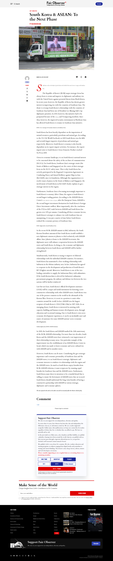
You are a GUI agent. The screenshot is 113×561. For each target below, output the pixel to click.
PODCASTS (72, 527)
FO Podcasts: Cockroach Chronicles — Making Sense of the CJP (78, 531)
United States (36, 527)
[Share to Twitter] (27, 91)
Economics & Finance (15, 516)
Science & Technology (15, 524)
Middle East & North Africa (39, 518)
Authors (56, 521)
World (11, 533)
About (55, 524)
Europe (34, 516)
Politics (12, 513)
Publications (57, 518)
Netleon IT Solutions (99, 557)
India (34, 530)
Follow (27, 82)
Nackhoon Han (36, 24)
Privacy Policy (89, 497)
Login (38, 404)
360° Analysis (33, 11)
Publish (55, 527)
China (34, 533)
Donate (96, 543)
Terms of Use (26, 499)
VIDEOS (71, 520)
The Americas (36, 513)
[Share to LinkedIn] (27, 94)
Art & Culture (13, 521)
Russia (55, 513)
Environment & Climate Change (17, 527)
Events (55, 516)
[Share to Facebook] (27, 88)
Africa (34, 521)
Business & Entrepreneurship (16, 518)
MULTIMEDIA (72, 513)
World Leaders (13, 530)
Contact (56, 530)
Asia (34, 524)
